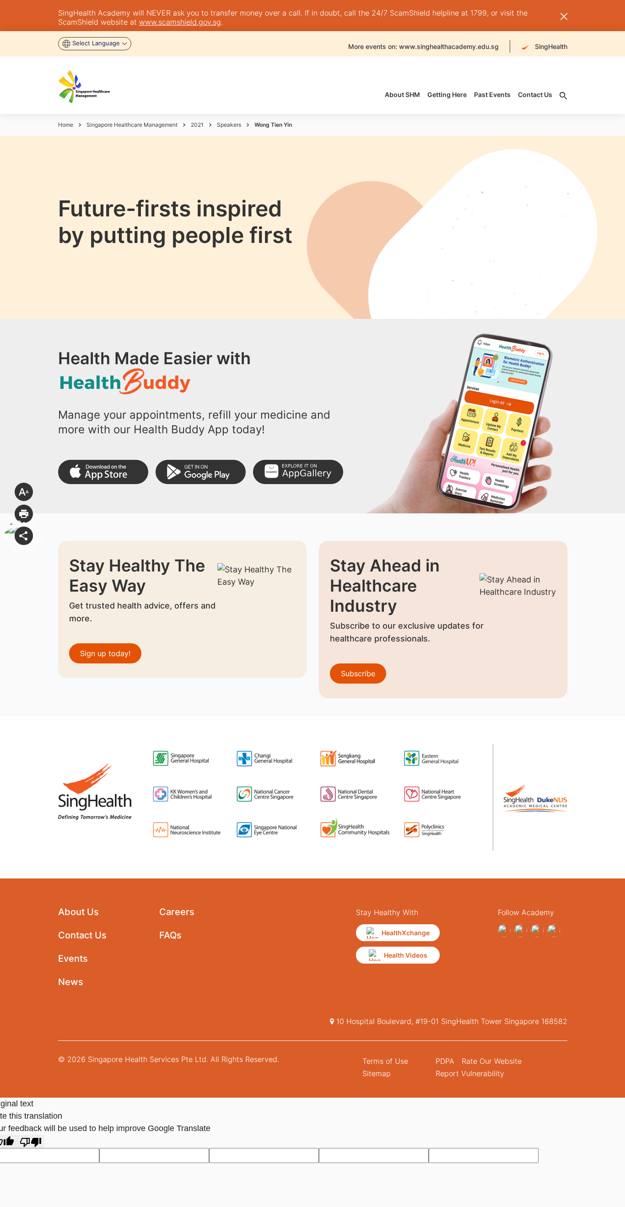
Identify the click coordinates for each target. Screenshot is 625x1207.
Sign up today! (105, 653)
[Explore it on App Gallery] (298, 472)
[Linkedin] (553, 930)
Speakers (229, 124)
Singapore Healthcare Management (132, 124)
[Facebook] (504, 930)
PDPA (445, 1061)
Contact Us (82, 935)
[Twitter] (537, 930)
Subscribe (358, 673)
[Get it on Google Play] (201, 472)
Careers (176, 911)
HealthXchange (406, 933)
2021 (197, 124)
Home (65, 124)
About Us (78, 911)
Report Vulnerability (470, 1073)
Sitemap (376, 1073)
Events (73, 958)
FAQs (170, 935)
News (70, 981)
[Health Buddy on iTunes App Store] (103, 472)
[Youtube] (520, 930)
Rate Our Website (492, 1061)
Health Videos (405, 955)
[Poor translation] (30, 1141)
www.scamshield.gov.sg (180, 22)
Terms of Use (385, 1061)
